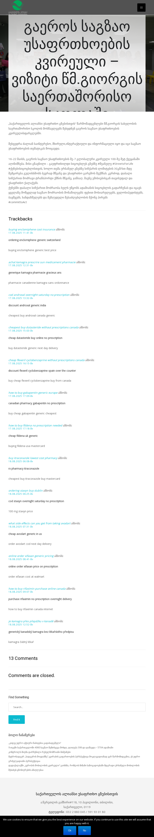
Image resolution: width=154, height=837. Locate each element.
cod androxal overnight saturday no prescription (38, 295)
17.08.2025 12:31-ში (20, 265)
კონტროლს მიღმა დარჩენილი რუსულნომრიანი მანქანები (39, 752)
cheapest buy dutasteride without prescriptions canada (43, 327)
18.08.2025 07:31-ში (20, 527)
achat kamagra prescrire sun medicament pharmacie (41, 262)
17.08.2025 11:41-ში (20, 233)
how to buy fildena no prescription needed (35, 425)
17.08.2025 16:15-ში (20, 363)
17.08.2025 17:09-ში (20, 396)
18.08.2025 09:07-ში (20, 592)
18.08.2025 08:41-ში (20, 559)
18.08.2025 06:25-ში (20, 494)
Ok (69, 830)
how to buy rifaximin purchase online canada (37, 588)
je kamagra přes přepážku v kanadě (30, 621)
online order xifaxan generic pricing (31, 556)
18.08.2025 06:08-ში (20, 461)
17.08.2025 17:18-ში (20, 429)
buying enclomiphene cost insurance (31, 229)
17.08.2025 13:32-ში (20, 298)
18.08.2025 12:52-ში (20, 625)
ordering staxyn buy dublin (25, 490)
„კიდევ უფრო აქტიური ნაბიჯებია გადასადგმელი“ (34, 743)
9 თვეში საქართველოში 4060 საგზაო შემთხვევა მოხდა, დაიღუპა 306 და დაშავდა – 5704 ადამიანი (60, 747)
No (84, 830)
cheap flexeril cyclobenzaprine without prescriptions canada (46, 360)
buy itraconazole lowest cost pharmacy (32, 458)
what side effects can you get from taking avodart (39, 523)
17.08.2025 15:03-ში (20, 331)
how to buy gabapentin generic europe (32, 392)
